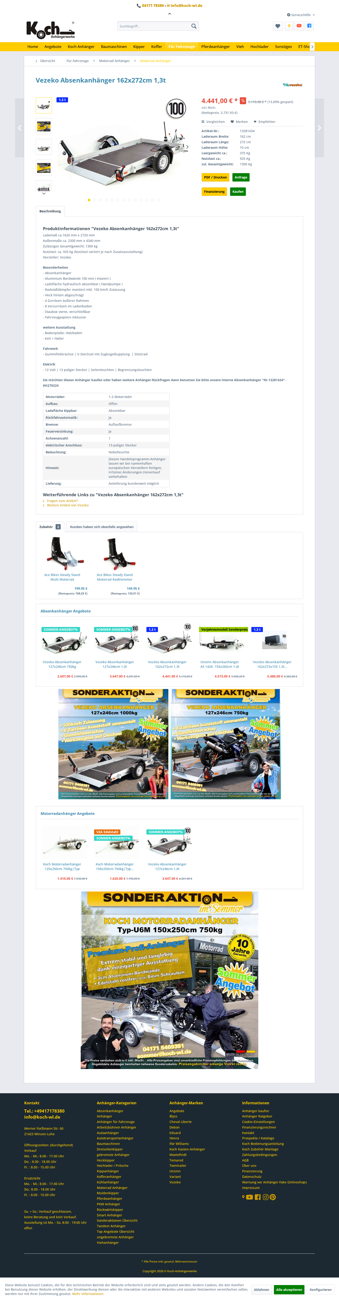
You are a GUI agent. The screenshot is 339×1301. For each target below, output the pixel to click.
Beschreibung (50, 211)
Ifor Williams (179, 1143)
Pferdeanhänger (109, 1198)
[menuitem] (158, 26)
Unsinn (175, 1171)
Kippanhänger (108, 1171)
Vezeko (175, 1182)
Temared (176, 1160)
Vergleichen (215, 121)
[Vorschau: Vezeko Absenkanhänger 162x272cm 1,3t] (44, 105)
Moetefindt (178, 1154)
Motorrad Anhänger (112, 1187)
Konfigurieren (321, 1289)
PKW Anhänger (108, 1204)
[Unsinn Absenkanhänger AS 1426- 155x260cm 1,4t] (222, 639)
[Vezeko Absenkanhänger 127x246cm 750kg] (64, 639)
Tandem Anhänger (111, 1226)
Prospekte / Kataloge (258, 1138)
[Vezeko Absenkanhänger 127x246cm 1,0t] (117, 639)
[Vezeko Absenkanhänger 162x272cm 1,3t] (169, 639)
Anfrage (241, 177)
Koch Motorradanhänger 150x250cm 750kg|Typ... (115, 866)
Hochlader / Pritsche (112, 1165)
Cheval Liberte (181, 1122)
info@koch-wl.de (42, 1117)
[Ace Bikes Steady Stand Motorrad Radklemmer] (117, 554)
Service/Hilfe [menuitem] (301, 15)
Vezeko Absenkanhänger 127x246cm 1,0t (114, 664)
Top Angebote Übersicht (115, 1231)
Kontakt (248, 1133)
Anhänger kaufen (255, 1111)
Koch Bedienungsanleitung (263, 1143)
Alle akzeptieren (289, 1289)
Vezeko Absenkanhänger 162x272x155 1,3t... (272, 664)
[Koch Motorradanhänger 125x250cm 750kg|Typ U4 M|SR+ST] (64, 842)
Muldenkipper (108, 1193)
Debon (175, 1127)
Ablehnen (261, 1289)
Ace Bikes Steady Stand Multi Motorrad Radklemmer (62, 577)
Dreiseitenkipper (110, 1149)
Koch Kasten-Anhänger (187, 1149)
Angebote (177, 1111)
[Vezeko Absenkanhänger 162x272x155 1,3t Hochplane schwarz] (274, 639)
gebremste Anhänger (113, 1154)
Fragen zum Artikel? (62, 501)
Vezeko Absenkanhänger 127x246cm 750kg (62, 664)
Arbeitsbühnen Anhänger (116, 1127)
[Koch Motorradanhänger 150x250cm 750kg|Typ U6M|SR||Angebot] (117, 842)
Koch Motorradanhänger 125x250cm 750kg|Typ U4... (62, 866)
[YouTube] (299, 26)
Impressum (251, 1187)
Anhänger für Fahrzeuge (116, 1122)
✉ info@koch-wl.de (184, 5)
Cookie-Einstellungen (258, 1122)
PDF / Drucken (215, 177)
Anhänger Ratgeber (257, 1116)
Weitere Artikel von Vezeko (67, 505)
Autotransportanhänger (115, 1138)
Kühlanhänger (108, 1182)
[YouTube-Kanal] (250, 1197)
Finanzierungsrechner (259, 1127)
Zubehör (49, 527)
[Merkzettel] (278, 26)
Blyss (173, 1116)
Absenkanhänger (110, 1111)
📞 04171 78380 (150, 5)
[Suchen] (194, 26)
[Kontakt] (289, 26)
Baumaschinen (108, 1143)
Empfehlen (266, 121)
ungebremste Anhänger (115, 1237)
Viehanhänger (108, 1242)
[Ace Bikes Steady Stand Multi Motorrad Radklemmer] (64, 554)
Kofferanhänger (109, 1176)
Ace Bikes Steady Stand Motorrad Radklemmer (115, 577)
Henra (174, 1138)
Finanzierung (214, 191)
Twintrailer (178, 1165)
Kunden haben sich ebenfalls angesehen (102, 527)
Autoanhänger (108, 1133)
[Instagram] (266, 1198)
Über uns (249, 1165)
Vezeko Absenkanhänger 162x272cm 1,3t (167, 664)
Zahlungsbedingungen (259, 1154)
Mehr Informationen (88, 1294)
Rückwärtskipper (110, 1209)
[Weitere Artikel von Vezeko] (292, 85)
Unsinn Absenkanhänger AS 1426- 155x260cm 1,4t (219, 664)
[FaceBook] (309, 26)
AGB (245, 1160)
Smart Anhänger (109, 1215)
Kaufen (238, 191)
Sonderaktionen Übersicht (117, 1220)
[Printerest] (273, 1198)
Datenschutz (252, 1176)
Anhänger (104, 1116)
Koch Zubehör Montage (260, 1149)
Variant (175, 1176)
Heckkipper (106, 1160)
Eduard (175, 1133)
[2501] (113, 744)
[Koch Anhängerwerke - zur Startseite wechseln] (51, 30)
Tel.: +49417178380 (44, 1111)
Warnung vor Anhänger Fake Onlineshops (274, 1182)
